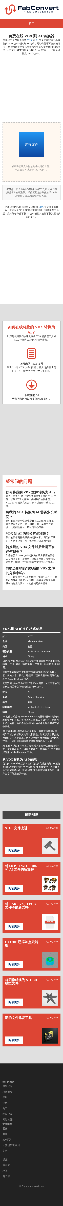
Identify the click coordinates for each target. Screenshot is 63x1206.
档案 (5, 1170)
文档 (5, 1150)
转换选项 (8, 1091)
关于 (5, 1108)
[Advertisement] (31, 88)
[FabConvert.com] (31, 9)
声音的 (6, 1165)
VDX (29, 40)
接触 (5, 1103)
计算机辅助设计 (11, 1145)
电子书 (6, 1176)
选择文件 (31, 144)
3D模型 (7, 1139)
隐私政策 (8, 1114)
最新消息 (31, 815)
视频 (5, 1159)
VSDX (20, 679)
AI (37, 40)
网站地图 (8, 1119)
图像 (5, 1128)
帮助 (5, 1097)
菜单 (31, 23)
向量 (30, 646)
